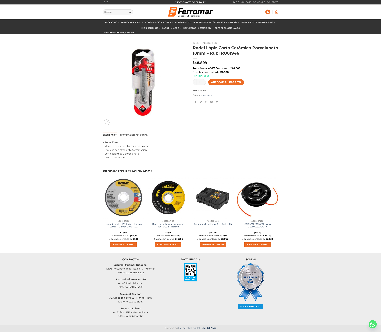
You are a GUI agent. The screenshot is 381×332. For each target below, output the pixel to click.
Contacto (272, 2)
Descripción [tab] (110, 135)
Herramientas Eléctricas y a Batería (215, 22)
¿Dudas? (246, 2)
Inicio (196, 43)
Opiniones (259, 2)
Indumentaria (149, 28)
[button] (267, 12)
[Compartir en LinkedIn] (216, 101)
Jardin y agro (170, 28)
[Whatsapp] (373, 324)
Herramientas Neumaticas (257, 22)
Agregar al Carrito (226, 82)
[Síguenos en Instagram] (107, 2)
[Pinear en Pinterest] (211, 101)
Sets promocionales (227, 28)
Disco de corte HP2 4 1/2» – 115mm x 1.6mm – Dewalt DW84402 (123, 225)
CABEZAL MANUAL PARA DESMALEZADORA (257, 225)
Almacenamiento (131, 22)
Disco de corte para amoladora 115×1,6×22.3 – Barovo (168, 225)
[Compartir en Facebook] (195, 101)
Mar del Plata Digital (189, 328)
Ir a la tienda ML (250, 306)
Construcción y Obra (158, 22)
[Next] (278, 214)
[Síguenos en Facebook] (104, 2)
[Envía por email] (206, 101)
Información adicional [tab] (133, 135)
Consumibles (182, 22)
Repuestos (189, 28)
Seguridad (204, 28)
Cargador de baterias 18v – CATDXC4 (213, 224)
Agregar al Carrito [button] (123, 244)
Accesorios (112, 22)
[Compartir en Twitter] (200, 101)
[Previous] (103, 214)
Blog (236, 2)
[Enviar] (130, 11)
